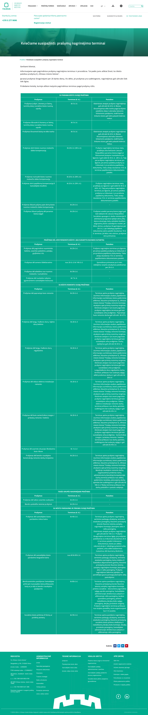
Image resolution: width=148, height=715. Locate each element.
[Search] (142, 6)
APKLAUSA (83, 6)
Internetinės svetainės (130, 712)
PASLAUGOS (32, 6)
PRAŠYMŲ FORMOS (47, 6)
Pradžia (22, 60)
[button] (115, 645)
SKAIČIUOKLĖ (61, 6)
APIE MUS (72, 6)
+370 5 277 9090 (9, 20)
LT (102, 6)
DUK (91, 6)
